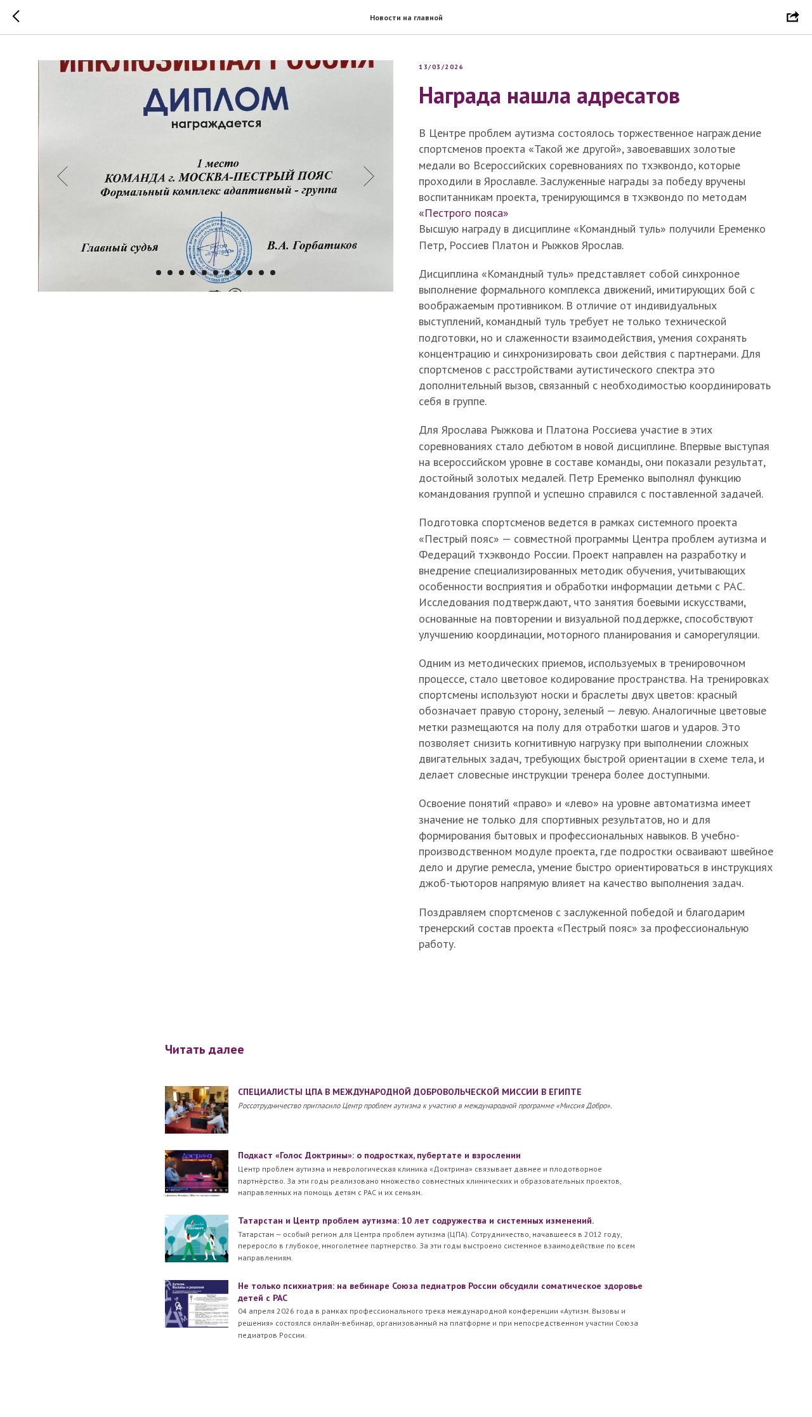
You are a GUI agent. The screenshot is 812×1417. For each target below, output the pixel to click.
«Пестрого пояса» (464, 212)
